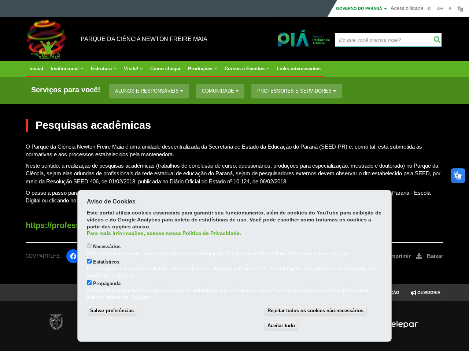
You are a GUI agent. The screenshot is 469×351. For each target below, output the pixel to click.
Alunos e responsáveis (147, 91)
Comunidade (219, 91)
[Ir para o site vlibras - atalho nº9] (460, 8)
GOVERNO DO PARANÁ (359, 8)
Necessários (107, 246)
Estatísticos (106, 262)
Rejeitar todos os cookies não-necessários (315, 310)
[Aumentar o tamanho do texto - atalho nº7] (440, 8)
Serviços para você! (65, 90)
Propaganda (107, 283)
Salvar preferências (112, 310)
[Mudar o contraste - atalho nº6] (429, 8)
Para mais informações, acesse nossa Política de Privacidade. (164, 233)
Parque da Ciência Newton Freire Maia (144, 39)
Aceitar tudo (281, 325)
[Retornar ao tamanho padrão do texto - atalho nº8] (450, 8)
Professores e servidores (295, 91)
